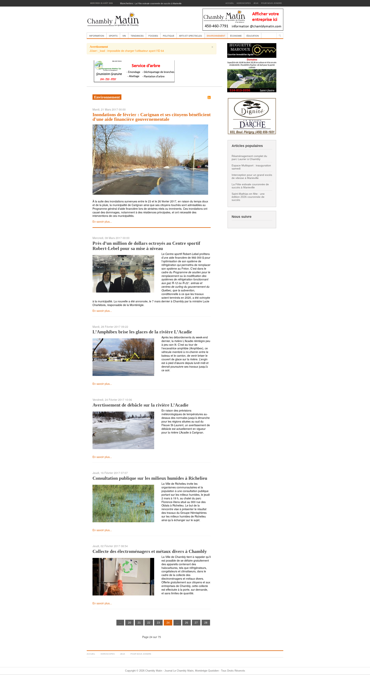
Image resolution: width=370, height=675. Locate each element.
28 (205, 622)
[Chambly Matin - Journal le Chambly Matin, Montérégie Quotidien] (113, 20)
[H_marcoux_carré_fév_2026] (251, 67)
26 (186, 622)
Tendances (137, 35)
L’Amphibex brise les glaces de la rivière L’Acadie (142, 331)
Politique (168, 35)
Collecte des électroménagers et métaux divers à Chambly (149, 551)
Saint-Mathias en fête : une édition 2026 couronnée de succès (248, 196)
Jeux (255, 3)
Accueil (229, 3)
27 (196, 622)
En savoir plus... (102, 221)
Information (96, 35)
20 (129, 622)
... (120, 622)
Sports (113, 35)
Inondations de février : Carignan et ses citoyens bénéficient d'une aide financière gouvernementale (151, 117)
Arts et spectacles (190, 35)
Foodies (153, 35)
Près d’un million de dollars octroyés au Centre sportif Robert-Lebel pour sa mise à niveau (146, 246)
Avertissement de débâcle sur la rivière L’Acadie (140, 405)
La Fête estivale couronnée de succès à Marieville (250, 186)
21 (139, 622)
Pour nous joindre (271, 3)
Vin (124, 35)
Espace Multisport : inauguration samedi (251, 167)
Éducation (252, 35)
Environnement (216, 35)
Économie (236, 35)
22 (148, 622)
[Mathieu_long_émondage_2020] (134, 71)
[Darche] (252, 115)
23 (158, 622)
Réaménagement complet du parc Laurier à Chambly (249, 157)
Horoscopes (244, 3)
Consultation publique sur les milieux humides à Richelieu (149, 478)
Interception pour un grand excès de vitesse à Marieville (252, 176)
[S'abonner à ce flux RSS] (209, 97)
